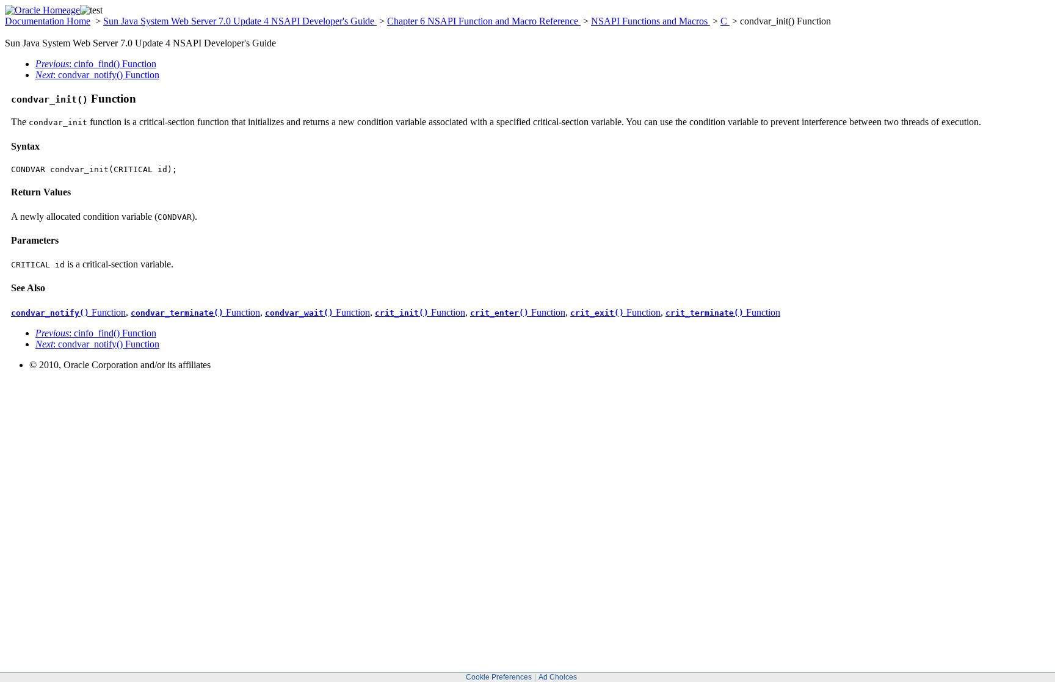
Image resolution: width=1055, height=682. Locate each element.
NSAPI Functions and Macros (650, 21)
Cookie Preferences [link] (499, 677)
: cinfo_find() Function (95, 64)
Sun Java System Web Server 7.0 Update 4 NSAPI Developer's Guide (240, 21)
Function (68, 312)
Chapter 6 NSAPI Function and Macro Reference (484, 21)
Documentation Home (47, 21)
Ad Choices (557, 677)
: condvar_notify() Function (97, 75)
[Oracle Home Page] (42, 10)
